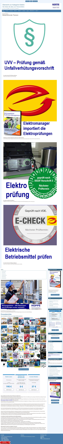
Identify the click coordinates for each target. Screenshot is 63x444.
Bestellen (7, 10)
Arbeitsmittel (3, 272)
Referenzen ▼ (32, 10)
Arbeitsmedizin (4, 271)
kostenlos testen (35, 1)
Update (27, 10)
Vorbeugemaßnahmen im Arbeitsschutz (54, 371)
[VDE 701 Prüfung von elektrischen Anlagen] (30, 198)
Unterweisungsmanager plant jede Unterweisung (54, 305)
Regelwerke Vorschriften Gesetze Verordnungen (53, 301)
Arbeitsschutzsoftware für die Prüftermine (54, 299)
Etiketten (23, 10)
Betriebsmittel (4, 276)
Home (3, 10)
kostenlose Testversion (55, 402)
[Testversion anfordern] (5, 442)
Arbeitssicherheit (4, 275)
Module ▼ (19, 10)
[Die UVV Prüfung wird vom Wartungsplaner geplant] (30, 73)
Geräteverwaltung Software (53, 367)
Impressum (42, 436)
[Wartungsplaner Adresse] (7, 440)
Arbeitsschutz (51, 345)
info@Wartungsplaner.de (52, 292)
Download (11, 10)
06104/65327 (27, 1)
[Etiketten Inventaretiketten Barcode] (34, 392)
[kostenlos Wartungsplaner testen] (55, 287)
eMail (31, 1)
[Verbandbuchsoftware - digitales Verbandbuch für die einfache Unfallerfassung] (55, 398)
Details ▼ (15, 10)
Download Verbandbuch (55, 400)
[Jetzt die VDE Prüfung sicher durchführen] (30, 261)
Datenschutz (42, 437)
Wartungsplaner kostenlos (55, 294)
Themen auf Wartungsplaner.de (45, 438)
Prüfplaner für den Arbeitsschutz (53, 303)
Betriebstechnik (51, 349)
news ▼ (37, 10)
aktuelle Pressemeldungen (23, 369)
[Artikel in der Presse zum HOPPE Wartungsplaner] (23, 367)
